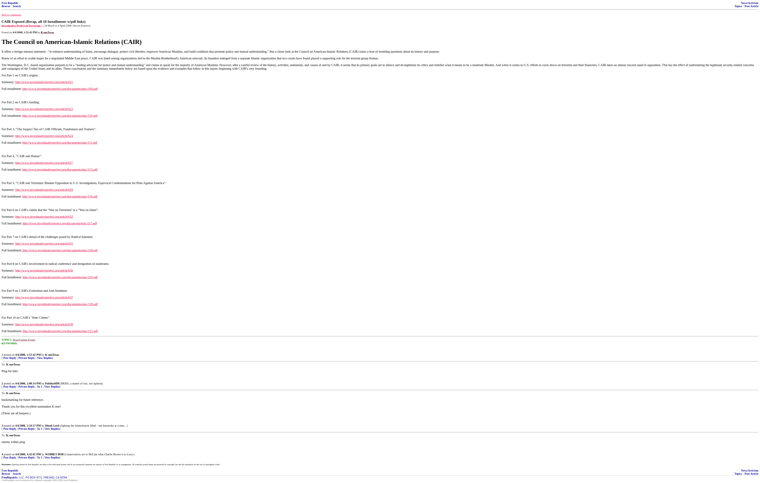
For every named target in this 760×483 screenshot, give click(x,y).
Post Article (751, 6)
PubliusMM (52, 383)
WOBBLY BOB (54, 454)
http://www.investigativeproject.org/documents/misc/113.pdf (59, 169)
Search (17, 6)
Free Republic (10, 3)
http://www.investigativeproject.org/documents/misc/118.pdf (60, 250)
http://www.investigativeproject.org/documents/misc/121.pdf (60, 331)
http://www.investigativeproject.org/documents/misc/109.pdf (60, 88)
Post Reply (9, 358)
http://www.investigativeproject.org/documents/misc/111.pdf (59, 142)
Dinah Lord (52, 425)
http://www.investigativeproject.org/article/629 (44, 189)
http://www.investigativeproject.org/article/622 (44, 109)
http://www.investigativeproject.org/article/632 (44, 216)
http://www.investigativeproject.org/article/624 (44, 136)
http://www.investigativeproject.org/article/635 (44, 243)
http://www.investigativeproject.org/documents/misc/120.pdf (60, 304)
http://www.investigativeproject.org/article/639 (44, 324)
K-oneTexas (52, 354)
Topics (738, 6)
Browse (6, 6)
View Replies (44, 358)
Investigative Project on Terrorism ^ (22, 25)
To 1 (39, 386)
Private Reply (26, 358)
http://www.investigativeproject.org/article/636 (44, 270)
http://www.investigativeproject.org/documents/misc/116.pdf (59, 196)
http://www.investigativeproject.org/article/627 (44, 162)
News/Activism (749, 3)
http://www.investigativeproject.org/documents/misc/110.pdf (59, 115)
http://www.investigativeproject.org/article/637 (44, 297)
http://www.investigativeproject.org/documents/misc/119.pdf (60, 277)
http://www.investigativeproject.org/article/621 (44, 82)
